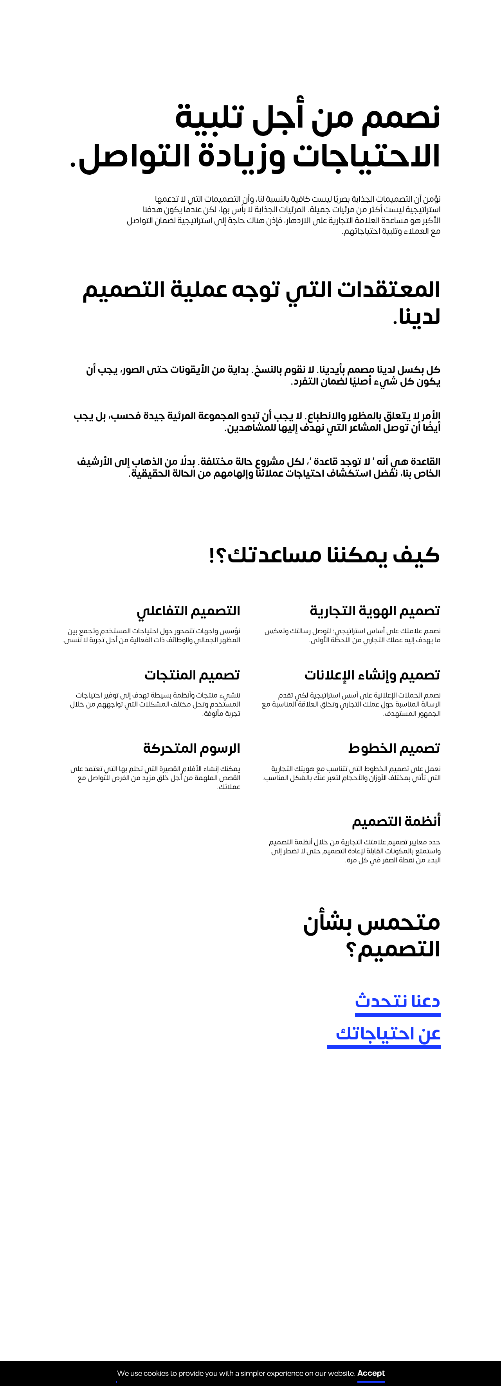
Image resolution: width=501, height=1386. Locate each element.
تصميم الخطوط (394, 748)
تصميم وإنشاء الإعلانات (373, 675)
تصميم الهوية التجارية (375, 611)
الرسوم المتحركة (191, 748)
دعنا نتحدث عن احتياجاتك (388, 1017)
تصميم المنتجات (192, 675)
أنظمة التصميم (396, 822)
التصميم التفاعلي (188, 611)
